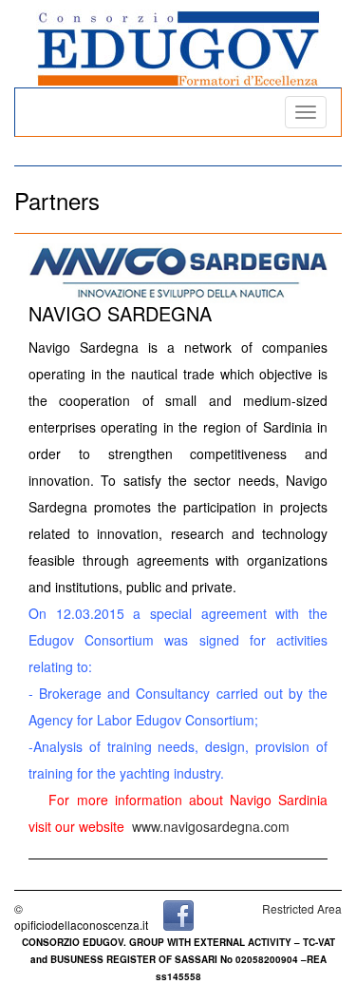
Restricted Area (302, 908)
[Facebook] (178, 913)
